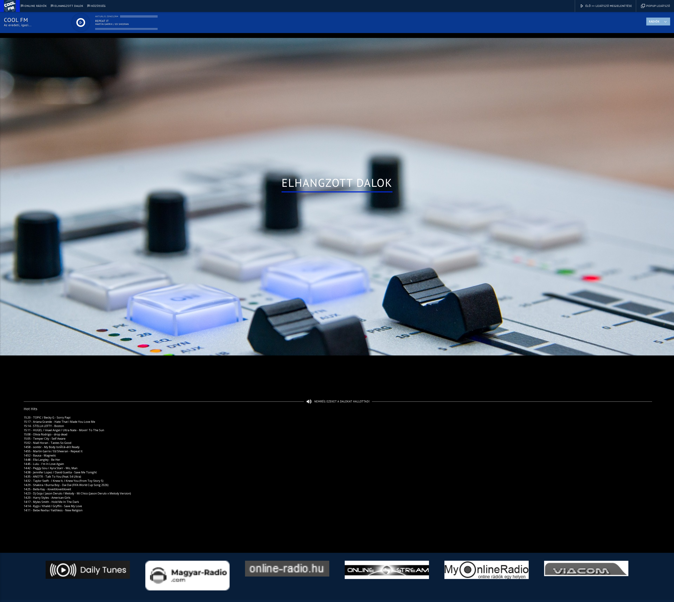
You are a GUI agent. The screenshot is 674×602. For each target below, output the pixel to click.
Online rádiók (36, 6)
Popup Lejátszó (658, 6)
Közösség (98, 6)
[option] (88, 580)
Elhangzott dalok (69, 6)
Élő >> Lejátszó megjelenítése (608, 6)
